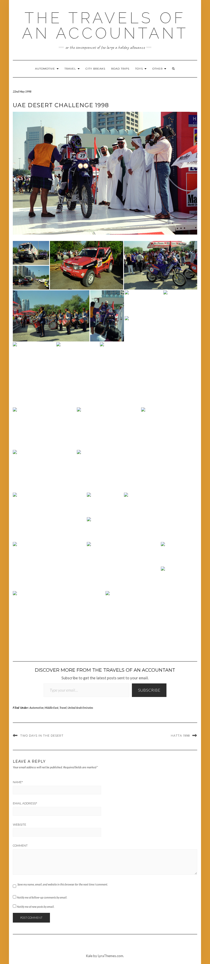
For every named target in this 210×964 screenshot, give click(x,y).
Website (19, 824)
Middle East (51, 707)
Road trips (120, 68)
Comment (20, 845)
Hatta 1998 (180, 735)
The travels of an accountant (105, 25)
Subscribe (149, 690)
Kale (89, 956)
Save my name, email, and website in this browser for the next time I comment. (62, 884)
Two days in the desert (42, 735)
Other (158, 68)
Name (18, 782)
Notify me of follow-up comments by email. (42, 897)
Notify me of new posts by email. (35, 906)
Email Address (25, 803)
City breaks (95, 68)
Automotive (45, 68)
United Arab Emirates (80, 707)
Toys (139, 68)
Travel (71, 68)
